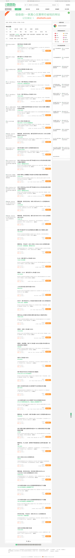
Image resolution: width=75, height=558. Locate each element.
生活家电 (43, 267)
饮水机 (22, 35)
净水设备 (17, 34)
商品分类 (7, 9)
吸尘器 (28, 34)
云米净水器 (35, 128)
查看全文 (32, 48)
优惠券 (31, 29)
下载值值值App (13, 552)
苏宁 (15, 31)
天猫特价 (43, 153)
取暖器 (24, 34)
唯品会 (65, 37)
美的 (38, 281)
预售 (44, 352)
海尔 (42, 89)
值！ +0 (19, 51)
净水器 (15, 38)
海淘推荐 (47, 9)
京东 (10, 31)
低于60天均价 (29, 76)
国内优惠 (28, 9)
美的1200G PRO (42, 281)
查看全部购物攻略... (56, 156)
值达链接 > (48, 50)
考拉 (46, 31)
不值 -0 (22, 51)
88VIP (31, 309)
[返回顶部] (71, 414)
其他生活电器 (12, 34)
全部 (10, 29)
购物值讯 (56, 551)
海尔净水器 (37, 352)
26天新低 (29, 196)
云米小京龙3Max (40, 196)
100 (31, 544)
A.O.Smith (29, 115)
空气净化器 (12, 35)
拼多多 (31, 31)
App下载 (58, 549)
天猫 (20, 31)
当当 (36, 31)
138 (40, 544)
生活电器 (18, 22)
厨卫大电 (40, 309)
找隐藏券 (57, 9)
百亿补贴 (43, 142)
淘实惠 (37, 9)
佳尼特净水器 (34, 115)
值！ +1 (19, 115)
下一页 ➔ (28, 541)
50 (28, 544)
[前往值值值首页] (11, 5)
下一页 (36, 544)
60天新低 (28, 437)
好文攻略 (67, 9)
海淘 (25, 29)
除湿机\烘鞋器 (17, 35)
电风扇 (46, 34)
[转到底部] (71, 416)
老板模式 (68, 5)
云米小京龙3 (40, 128)
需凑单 (43, 309)
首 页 (18, 9)
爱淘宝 (65, 35)
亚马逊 (41, 31)
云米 (32, 128)
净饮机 (22, 38)
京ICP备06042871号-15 (38, 556)
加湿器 (21, 34)
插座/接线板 (38, 34)
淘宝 (25, 31)
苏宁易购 (66, 33)
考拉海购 (66, 41)
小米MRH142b (39, 76)
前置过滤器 (35, 437)
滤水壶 (18, 38)
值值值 (7, 22)
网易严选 (66, 39)
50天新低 (29, 128)
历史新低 (40, 115)
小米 (36, 76)
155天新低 (36, 267)
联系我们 (63, 549)
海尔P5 (34, 352)
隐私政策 (52, 551)
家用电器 (14, 22)
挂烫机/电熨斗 (32, 34)
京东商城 (43, 62)
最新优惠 (10, 22)
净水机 (25, 38)
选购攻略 (36, 29)
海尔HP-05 (41, 437)
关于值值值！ (52, 549)
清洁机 (43, 34)
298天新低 (33, 508)
